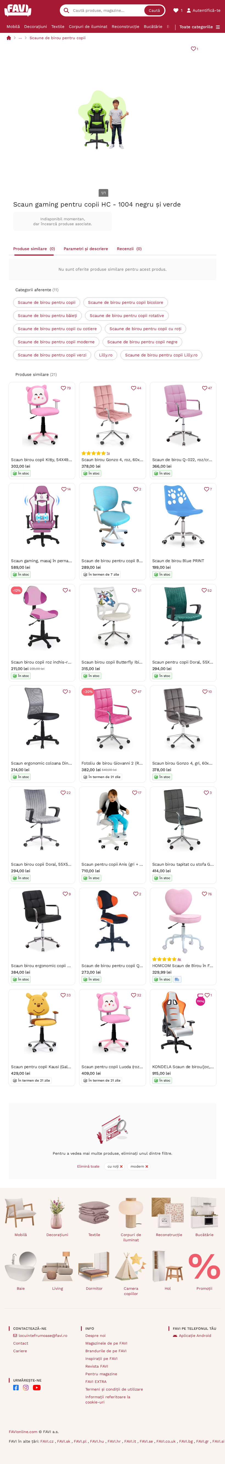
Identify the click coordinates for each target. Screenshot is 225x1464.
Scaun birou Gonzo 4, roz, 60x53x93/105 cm (124, 459)
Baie (21, 1288)
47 (210, 388)
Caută (154, 10)
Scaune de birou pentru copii (58, 38)
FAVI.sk (64, 1441)
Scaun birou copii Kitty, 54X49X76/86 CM (50, 459)
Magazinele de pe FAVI (106, 1343)
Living (57, 1288)
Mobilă (13, 26)
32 (139, 995)
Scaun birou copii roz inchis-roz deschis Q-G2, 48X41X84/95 (69, 662)
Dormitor (94, 1288)
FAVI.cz (47, 1441)
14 (69, 489)
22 (68, 793)
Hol (168, 1288)
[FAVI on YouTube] (37, 1387)
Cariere (20, 1351)
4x (179, 959)
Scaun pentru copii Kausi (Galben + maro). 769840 (59, 1066)
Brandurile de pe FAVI (105, 1351)
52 (209, 590)
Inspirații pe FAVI (101, 1358)
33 (68, 995)
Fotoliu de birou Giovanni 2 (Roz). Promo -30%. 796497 (134, 763)
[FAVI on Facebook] (16, 1387)
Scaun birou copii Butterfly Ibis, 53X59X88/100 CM (129, 662)
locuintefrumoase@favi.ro (43, 1335)
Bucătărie (153, 26)
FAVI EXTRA (95, 1381)
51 (139, 590)
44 (139, 388)
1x (108, 453)
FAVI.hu (97, 1441)
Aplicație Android (195, 1335)
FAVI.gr (203, 1441)
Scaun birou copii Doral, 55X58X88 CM (48, 864)
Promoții (204, 1288)
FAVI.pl (81, 1441)
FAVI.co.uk (166, 1441)
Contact (20, 1343)
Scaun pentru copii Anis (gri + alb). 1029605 (123, 864)
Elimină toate (88, 1166)
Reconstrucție (125, 26)
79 (69, 388)
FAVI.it (130, 1441)
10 (210, 692)
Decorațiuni (35, 26)
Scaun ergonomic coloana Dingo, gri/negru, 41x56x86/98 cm (69, 763)
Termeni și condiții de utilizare (114, 1389)
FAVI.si (218, 1441)
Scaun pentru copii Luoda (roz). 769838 (119, 1066)
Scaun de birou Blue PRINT (178, 560)
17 (139, 793)
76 (210, 894)
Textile (57, 26)
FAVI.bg (186, 1441)
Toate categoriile (196, 26)
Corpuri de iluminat (88, 26)
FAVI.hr (115, 1441)
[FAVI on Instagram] (26, 1387)
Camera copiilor (131, 1291)
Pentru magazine (101, 1374)
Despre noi (95, 1335)
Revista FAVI (96, 1366)
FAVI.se (147, 1441)
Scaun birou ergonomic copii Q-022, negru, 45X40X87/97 (65, 965)
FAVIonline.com (23, 1431)
